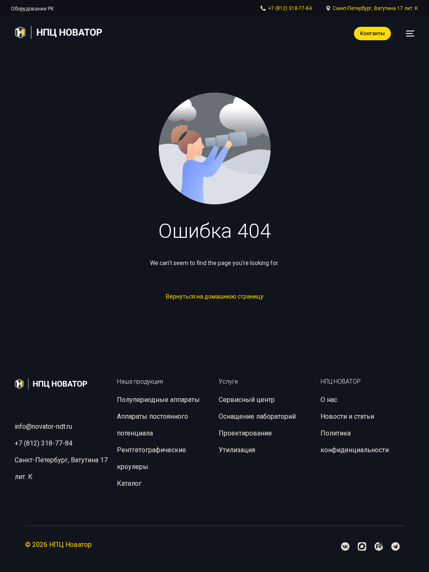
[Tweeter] (362, 546)
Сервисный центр (247, 400)
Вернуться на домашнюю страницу (215, 296)
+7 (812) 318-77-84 (290, 8)
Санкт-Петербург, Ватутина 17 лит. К (375, 8)
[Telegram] (395, 546)
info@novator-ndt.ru (43, 426)
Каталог (129, 483)
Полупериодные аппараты (158, 400)
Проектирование (245, 433)
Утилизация (237, 450)
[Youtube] (379, 546)
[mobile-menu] (406, 33)
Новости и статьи (347, 416)
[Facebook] (345, 546)
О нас (328, 400)
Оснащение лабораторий (257, 416)
